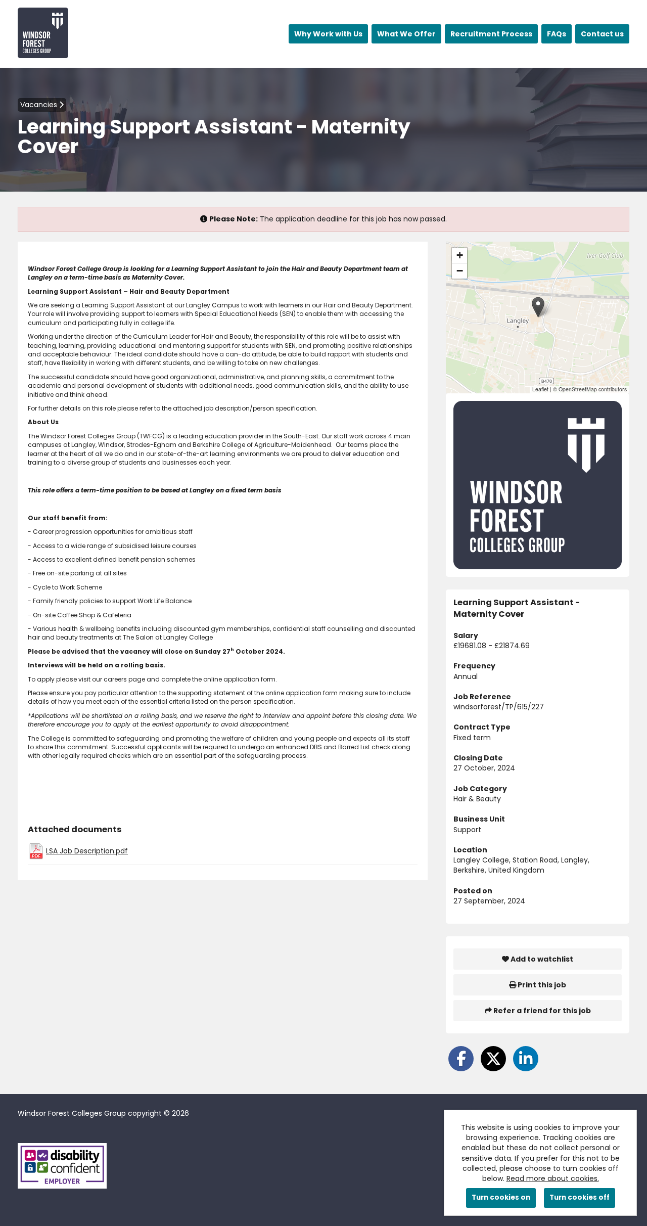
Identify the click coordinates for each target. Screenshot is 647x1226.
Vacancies (39, 105)
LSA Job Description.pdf (87, 851)
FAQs (556, 34)
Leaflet (540, 389)
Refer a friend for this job (541, 1011)
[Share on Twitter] (493, 1058)
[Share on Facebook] (461, 1058)
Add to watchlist (541, 959)
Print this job (541, 985)
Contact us (602, 34)
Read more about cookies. (552, 1178)
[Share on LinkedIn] (525, 1058)
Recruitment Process (491, 34)
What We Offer (406, 34)
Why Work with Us (328, 34)
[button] (538, 307)
